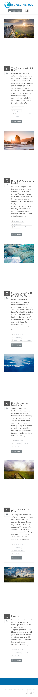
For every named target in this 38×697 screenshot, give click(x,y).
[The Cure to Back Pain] (19, 469)
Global (27, 443)
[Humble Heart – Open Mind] (19, 363)
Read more (16, 121)
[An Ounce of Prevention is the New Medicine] (19, 140)
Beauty (16, 340)
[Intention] (19, 574)
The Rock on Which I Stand (22, 69)
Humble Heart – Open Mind (19, 404)
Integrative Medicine (26, 114)
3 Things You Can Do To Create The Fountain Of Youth (22, 295)
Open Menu (16, 11)
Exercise (21, 227)
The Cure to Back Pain (20, 511)
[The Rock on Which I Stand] (19, 28)
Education (17, 114)
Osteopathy (17, 550)
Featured (16, 117)
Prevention (28, 227)
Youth (20, 340)
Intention (15, 616)
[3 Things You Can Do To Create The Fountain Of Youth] (19, 253)
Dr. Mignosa (17, 111)
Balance (16, 227)
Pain (22, 550)
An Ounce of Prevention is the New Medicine (22, 182)
